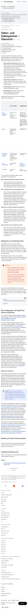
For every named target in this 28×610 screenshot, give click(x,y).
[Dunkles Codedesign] (24, 298)
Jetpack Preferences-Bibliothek (22, 165)
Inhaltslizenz (13, 476)
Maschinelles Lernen (5, 513)
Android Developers (5, 25)
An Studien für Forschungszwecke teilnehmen (10, 578)
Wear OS (3, 528)
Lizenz (9, 600)
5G (1, 521)
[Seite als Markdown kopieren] (18, 39)
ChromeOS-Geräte (5, 531)
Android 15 (3, 544)
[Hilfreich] (10, 30)
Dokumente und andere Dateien (4, 155)
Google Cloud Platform (6, 593)
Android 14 (3, 547)
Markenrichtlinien (15, 600)
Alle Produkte (4, 595)
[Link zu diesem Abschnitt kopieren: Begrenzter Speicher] (14, 371)
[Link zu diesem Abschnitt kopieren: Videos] (6, 460)
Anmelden (24, 1)
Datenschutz (3, 519)
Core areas (11, 6)
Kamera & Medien (4, 517)
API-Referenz (4, 562)
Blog (2, 503)
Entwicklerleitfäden (5, 560)
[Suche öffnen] (17, 1)
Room (21, 169)
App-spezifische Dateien (4, 114)
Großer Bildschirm (5, 526)
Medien (3, 129)
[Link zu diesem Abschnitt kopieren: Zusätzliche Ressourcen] (20, 452)
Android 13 (3, 549)
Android (2, 492)
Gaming (2, 510)
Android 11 (3, 553)
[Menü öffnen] (2, 1)
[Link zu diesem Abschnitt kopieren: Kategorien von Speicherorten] (25, 241)
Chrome (2, 589)
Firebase (3, 591)
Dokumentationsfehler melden (7, 574)
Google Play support (5, 576)
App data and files (9, 8)
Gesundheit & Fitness (5, 515)
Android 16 (3, 542)
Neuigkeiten (3, 501)
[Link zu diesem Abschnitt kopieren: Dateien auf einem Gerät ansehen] (2, 440)
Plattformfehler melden (6, 572)
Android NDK (3, 567)
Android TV (3, 535)
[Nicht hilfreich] (12, 30)
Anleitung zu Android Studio (7, 558)
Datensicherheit (4, 497)
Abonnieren (23, 603)
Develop (4, 6)
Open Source (4, 499)
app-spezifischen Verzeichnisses (11, 406)
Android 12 (3, 551)
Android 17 (3, 540)
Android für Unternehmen (6, 494)
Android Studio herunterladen (7, 565)
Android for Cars (4, 533)
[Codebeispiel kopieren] (26, 298)
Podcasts (3, 505)
